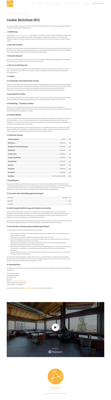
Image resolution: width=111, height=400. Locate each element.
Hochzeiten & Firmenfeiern (71, 3)
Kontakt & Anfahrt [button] (98, 3)
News (47, 3)
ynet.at (58, 388)
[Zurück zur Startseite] (10, 3)
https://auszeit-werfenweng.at (22, 35)
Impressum (63, 393)
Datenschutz (48, 393)
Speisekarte (86, 3)
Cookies (56, 393)
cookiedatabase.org (29, 288)
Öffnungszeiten (56, 3)
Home (33, 3)
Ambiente (40, 3)
